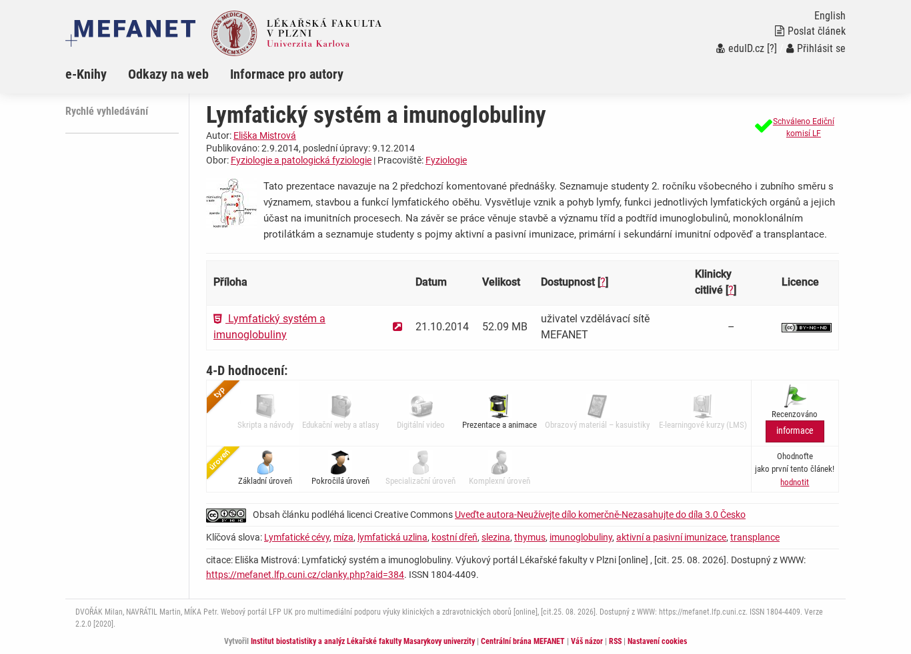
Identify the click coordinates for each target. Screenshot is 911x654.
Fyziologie (446, 160)
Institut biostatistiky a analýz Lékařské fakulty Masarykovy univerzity (363, 641)
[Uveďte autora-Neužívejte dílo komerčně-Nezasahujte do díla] (807, 326)
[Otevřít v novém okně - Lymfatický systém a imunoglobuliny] (397, 326)
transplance (755, 537)
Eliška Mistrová (264, 135)
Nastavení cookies (657, 641)
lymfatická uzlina (392, 537)
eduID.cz (746, 48)
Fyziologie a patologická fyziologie (301, 160)
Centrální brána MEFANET (523, 641)
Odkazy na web (168, 74)
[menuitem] (96, 74)
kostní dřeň (454, 537)
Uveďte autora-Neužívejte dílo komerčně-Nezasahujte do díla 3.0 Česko (600, 514)
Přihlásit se (821, 48)
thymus (530, 537)
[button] (794, 127)
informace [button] (795, 430)
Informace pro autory (286, 74)
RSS (615, 641)
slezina (496, 537)
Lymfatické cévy (296, 537)
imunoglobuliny (581, 537)
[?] (772, 48)
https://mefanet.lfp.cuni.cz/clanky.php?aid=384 (305, 574)
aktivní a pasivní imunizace (671, 537)
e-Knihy (86, 74)
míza (343, 537)
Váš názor (587, 641)
